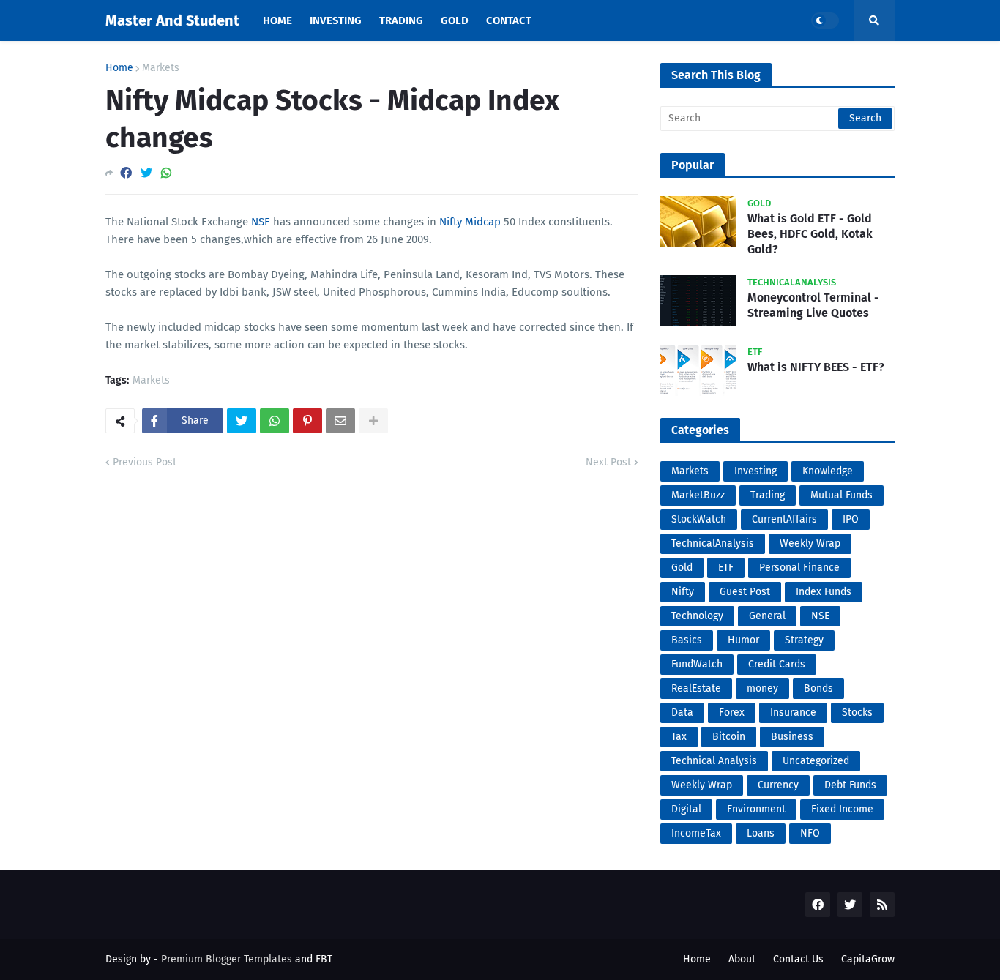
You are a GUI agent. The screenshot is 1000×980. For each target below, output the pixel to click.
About (741, 959)
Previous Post (144, 462)
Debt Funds (850, 785)
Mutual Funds (841, 495)
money (762, 688)
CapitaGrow (868, 959)
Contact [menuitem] (508, 20)
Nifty (682, 592)
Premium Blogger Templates (226, 959)
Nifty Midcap (470, 221)
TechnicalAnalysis (712, 543)
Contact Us (798, 959)
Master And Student (172, 20)
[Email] (340, 420)
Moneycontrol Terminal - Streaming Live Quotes (813, 305)
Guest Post (745, 592)
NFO (810, 833)
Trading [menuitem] (401, 20)
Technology (697, 616)
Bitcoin (728, 736)
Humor (743, 640)
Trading (767, 495)
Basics (686, 640)
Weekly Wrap (810, 543)
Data (682, 712)
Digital (686, 809)
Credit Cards (776, 664)
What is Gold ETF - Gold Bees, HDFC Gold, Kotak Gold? (810, 234)
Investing (755, 471)
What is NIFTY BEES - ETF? (815, 367)
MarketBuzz (698, 495)
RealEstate (696, 688)
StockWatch (698, 519)
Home (119, 68)
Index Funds (823, 592)
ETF (726, 567)
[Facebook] (126, 173)
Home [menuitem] (277, 20)
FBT (324, 959)
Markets (160, 68)
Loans (761, 833)
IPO (851, 519)
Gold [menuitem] (455, 20)
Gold (682, 567)
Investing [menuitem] (336, 20)
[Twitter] (146, 173)
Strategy (804, 640)
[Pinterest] (307, 420)
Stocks (857, 712)
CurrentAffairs (784, 519)
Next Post (608, 462)
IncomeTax (696, 833)
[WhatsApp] (166, 173)
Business (792, 736)
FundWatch (697, 664)
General (767, 616)
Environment (756, 809)
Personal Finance (799, 567)
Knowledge (827, 471)
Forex (732, 712)
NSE (260, 221)
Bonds (818, 688)
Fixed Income (842, 809)
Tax (679, 736)
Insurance (793, 712)
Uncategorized (816, 761)
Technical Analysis (714, 761)
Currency (778, 785)
